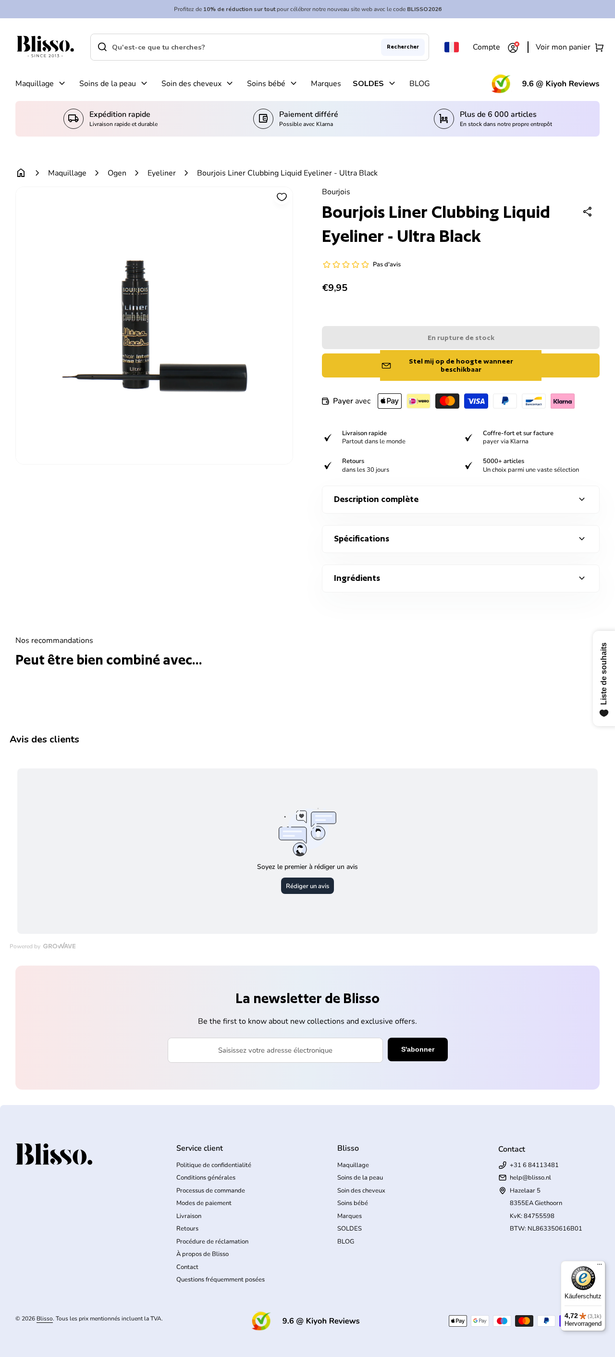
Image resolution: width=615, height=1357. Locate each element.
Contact (187, 1267)
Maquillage (34, 83)
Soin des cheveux (191, 83)
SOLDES (368, 83)
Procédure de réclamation (212, 1241)
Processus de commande (210, 1190)
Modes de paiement (204, 1203)
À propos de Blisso (202, 1254)
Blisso (45, 1318)
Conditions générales (205, 1177)
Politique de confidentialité (213, 1165)
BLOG (419, 83)
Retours (187, 1228)
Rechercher (403, 46)
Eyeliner (162, 173)
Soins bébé (266, 83)
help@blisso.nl (530, 1177)
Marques (326, 83)
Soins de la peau (107, 83)
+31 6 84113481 (534, 1165)
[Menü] (599, 1266)
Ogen (117, 173)
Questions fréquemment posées (220, 1279)
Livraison (188, 1216)
